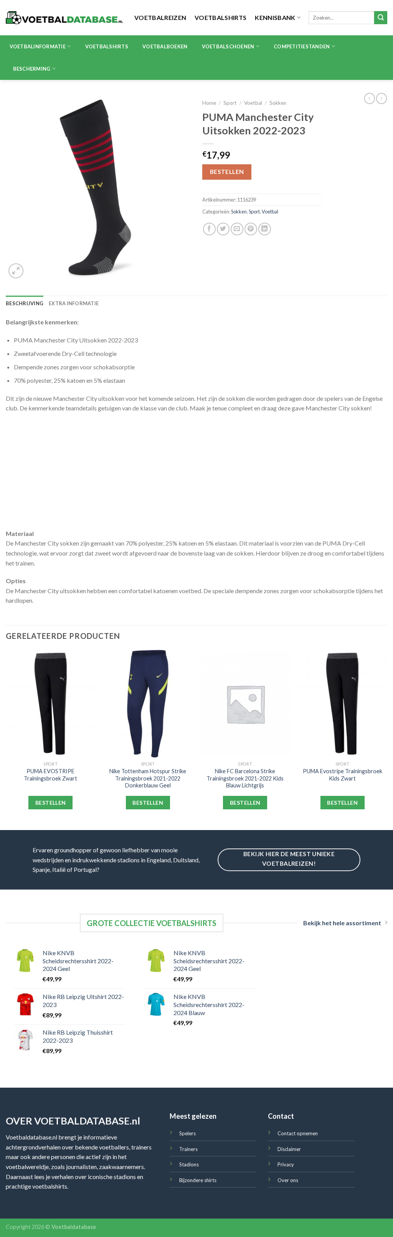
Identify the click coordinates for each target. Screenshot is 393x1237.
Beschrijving (24, 303)
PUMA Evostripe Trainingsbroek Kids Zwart (342, 775)
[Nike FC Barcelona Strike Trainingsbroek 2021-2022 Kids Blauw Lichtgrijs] (245, 703)
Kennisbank (275, 17)
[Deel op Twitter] (223, 229)
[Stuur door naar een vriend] (237, 229)
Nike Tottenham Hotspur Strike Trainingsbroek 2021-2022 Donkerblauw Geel (147, 778)
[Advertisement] (196, 475)
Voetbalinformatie (38, 46)
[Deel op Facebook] (209, 229)
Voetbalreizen (160, 17)
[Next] (387, 739)
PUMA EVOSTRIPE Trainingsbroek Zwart (50, 775)
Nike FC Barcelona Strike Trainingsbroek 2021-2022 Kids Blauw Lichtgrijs (245, 778)
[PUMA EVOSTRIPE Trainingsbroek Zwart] (51, 703)
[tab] (24, 303)
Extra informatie (74, 303)
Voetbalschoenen (228, 46)
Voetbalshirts (220, 17)
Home (209, 103)
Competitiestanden (302, 46)
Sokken (277, 103)
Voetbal (253, 103)
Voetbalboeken (164, 46)
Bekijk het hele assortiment (342, 922)
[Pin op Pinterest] (250, 229)
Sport (230, 103)
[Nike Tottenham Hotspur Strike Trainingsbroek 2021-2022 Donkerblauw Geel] (148, 703)
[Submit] (380, 17)
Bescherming (32, 69)
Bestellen (227, 171)
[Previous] (6, 739)
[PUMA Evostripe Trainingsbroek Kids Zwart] (342, 703)
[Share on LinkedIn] (264, 229)
